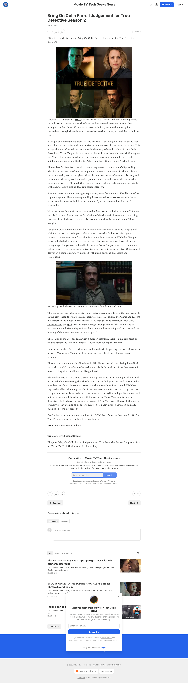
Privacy (96, 665)
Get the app (106, 671)
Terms (103, 665)
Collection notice (114, 665)
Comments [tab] (53, 521)
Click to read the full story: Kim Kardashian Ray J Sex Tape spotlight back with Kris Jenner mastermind (81, 568)
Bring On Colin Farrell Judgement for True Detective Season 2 (91, 442)
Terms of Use (106, 638)
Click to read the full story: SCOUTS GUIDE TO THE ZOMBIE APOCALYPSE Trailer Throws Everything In (79, 591)
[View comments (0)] (56, 31)
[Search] (150, 4)
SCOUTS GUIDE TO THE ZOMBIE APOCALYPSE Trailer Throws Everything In (78, 585)
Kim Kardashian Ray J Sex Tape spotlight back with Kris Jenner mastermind (79, 562)
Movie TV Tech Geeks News (66, 446)
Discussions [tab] (67, 553)
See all (52, 626)
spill (69, 325)
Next (132, 503)
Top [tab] (50, 553)
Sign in (180, 4)
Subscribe (167, 4)
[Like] (50, 31)
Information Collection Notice (93, 640)
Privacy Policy (113, 640)
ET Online (122, 237)
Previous (57, 503)
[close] (119, 596)
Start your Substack (87, 671)
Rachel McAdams (84, 161)
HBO (78, 120)
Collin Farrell (54, 325)
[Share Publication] (156, 4)
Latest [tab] (57, 553)
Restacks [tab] (64, 521)
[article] (94, 568)
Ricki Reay (91, 446)
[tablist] (58, 521)
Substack (81, 677)
